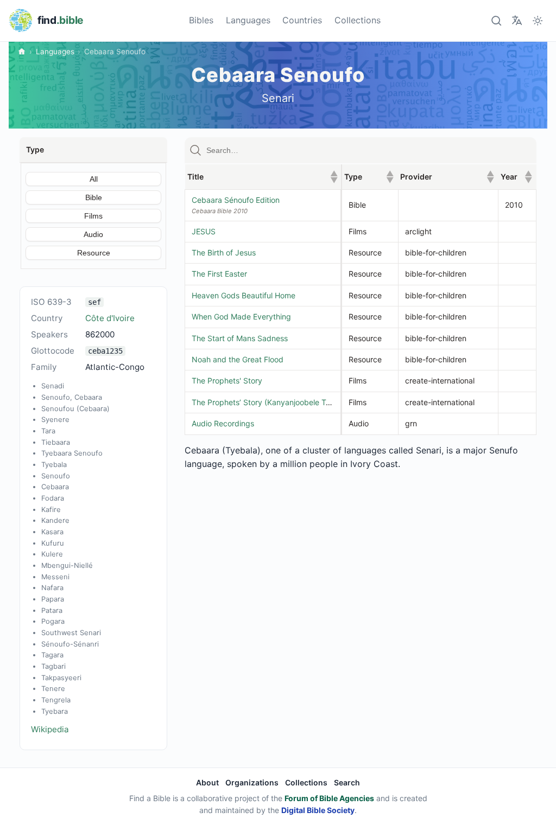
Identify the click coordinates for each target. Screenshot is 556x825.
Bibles (201, 20)
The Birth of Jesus (224, 252)
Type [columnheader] (369, 176)
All (94, 179)
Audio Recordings (223, 423)
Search (347, 782)
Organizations (252, 782)
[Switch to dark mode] (537, 20)
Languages (248, 20)
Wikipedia (50, 729)
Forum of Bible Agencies (329, 798)
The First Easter (219, 273)
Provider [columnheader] (447, 176)
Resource (93, 252)
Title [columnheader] (262, 176)
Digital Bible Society (318, 810)
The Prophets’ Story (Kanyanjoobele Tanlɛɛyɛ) (274, 402)
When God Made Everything (241, 316)
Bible (93, 197)
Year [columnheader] (516, 176)
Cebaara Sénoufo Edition (236, 199)
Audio (93, 234)
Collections (357, 20)
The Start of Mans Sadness (240, 338)
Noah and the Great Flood (237, 359)
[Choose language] (516, 20)
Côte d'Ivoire (110, 318)
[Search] (496, 20)
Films (93, 216)
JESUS (204, 231)
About (207, 782)
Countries (302, 20)
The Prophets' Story (227, 380)
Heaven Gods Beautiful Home (243, 295)
